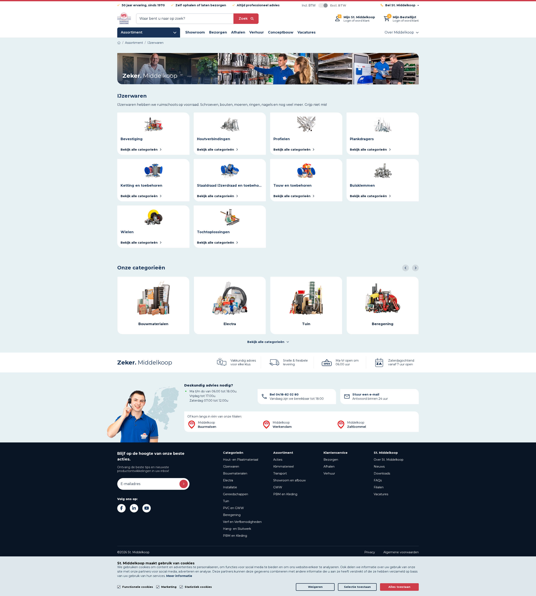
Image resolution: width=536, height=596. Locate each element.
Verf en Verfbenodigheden (242, 522)
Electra (228, 480)
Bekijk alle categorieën (265, 342)
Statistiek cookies (198, 586)
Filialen (379, 487)
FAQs (378, 480)
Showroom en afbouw (289, 480)
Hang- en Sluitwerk (237, 529)
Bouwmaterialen (235, 473)
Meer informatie (179, 576)
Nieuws (379, 466)
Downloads (382, 473)
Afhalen (329, 466)
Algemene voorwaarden (401, 552)
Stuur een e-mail (365, 394)
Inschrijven (183, 484)
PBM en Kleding (235, 536)
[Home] (119, 43)
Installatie (230, 487)
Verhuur (329, 473)
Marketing (169, 586)
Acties (277, 460)
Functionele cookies (137, 586)
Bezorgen (330, 460)
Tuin (226, 501)
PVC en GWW (233, 508)
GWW (277, 487)
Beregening (232, 515)
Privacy (369, 552)
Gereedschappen (235, 494)
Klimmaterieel (283, 466)
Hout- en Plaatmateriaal (240, 460)
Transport (280, 473)
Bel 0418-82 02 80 (284, 394)
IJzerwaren (231, 466)
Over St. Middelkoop (388, 460)
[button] (405, 268)
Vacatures (381, 494)
